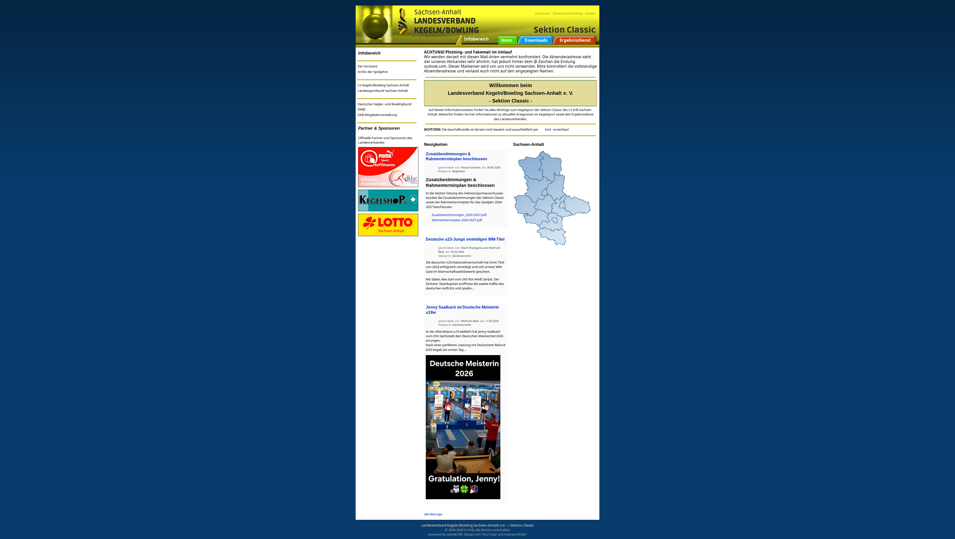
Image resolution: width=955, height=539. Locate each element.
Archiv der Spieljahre (373, 71)
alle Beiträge (433, 514)
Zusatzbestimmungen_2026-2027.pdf (459, 215)
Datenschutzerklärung (568, 13)
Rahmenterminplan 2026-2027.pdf (457, 220)
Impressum (543, 13)
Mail (548, 129)
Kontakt (590, 13)
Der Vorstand (367, 66)
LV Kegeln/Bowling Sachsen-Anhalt (383, 85)
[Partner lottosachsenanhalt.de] (388, 224)
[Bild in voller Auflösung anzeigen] (463, 427)
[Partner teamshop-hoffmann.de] (388, 166)
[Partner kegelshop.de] (388, 200)
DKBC (362, 109)
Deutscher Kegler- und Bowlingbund (384, 104)
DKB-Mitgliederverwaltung (377, 114)
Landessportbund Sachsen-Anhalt (383, 90)
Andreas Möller (515, 534)
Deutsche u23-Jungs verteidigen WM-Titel (465, 239)
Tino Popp (489, 534)
